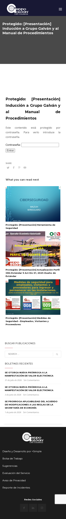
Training (19, 82)
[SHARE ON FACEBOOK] (13, 167)
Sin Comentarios (32, 380)
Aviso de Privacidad (14, 480)
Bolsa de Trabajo (12, 458)
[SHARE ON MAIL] (24, 167)
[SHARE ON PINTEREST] (19, 167)
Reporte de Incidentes (16, 487)
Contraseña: (13, 145)
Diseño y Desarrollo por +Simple (22, 451)
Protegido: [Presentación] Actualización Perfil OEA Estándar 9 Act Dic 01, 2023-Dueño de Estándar (33, 272)
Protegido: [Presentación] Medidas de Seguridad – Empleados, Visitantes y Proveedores (28, 321)
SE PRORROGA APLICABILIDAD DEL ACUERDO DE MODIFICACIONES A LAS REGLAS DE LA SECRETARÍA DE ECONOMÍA (31, 404)
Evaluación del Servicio (16, 473)
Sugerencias (9, 465)
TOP (5, 472)
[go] (57, 354)
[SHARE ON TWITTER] (8, 167)
